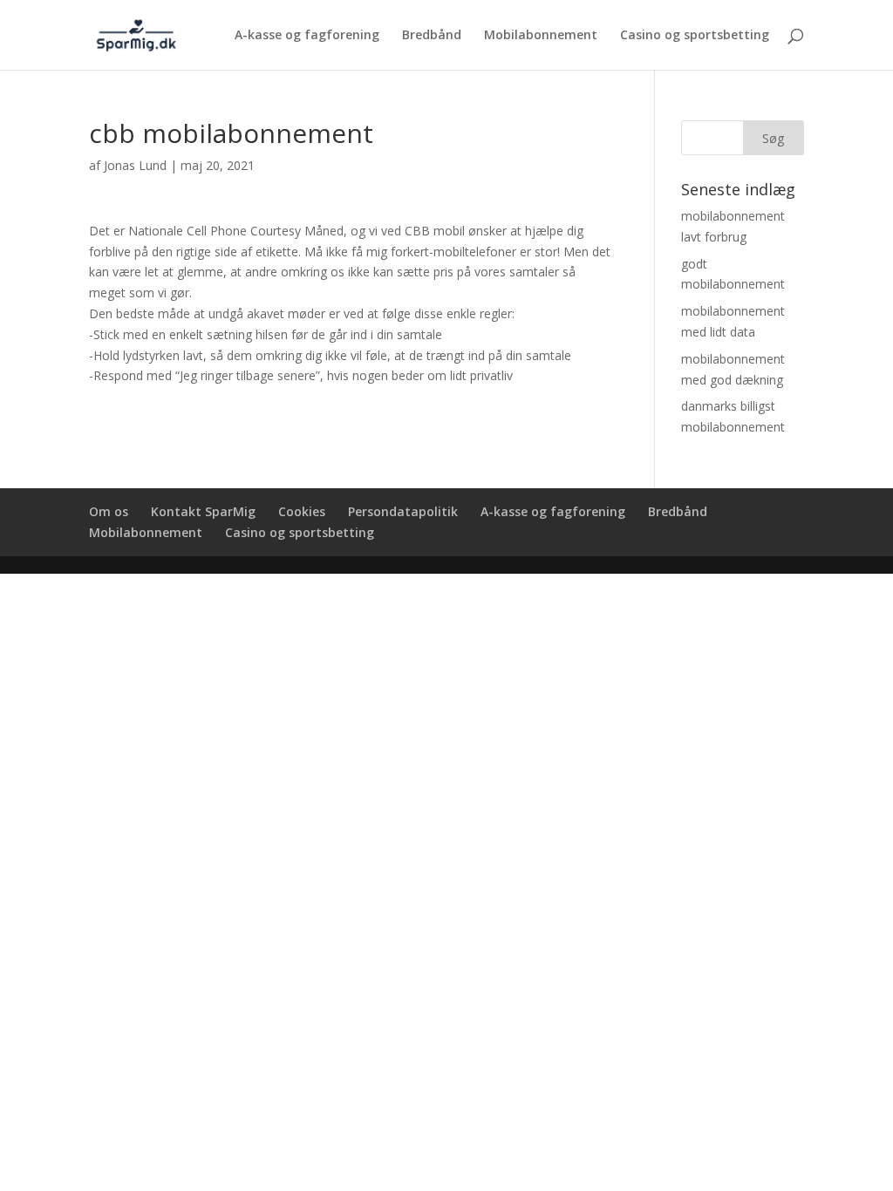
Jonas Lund (135, 165)
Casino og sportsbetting (694, 36)
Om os (108, 511)
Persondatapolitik (403, 511)
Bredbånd (431, 36)
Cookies (301, 511)
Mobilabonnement (540, 36)
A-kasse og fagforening (307, 36)
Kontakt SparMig (203, 511)
